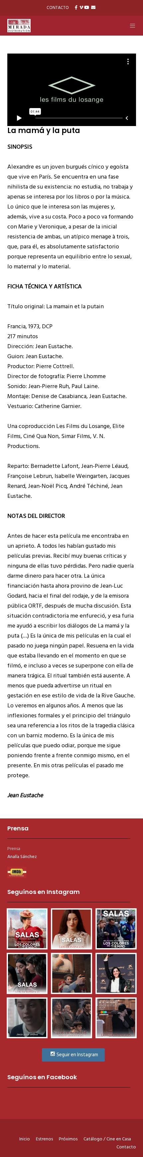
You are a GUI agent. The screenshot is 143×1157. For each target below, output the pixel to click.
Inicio (24, 1139)
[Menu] (130, 26)
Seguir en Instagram (77, 1055)
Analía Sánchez (22, 856)
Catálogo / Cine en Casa (107, 1139)
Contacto (126, 1147)
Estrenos (44, 1139)
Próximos (68, 1139)
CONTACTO (58, 7)
